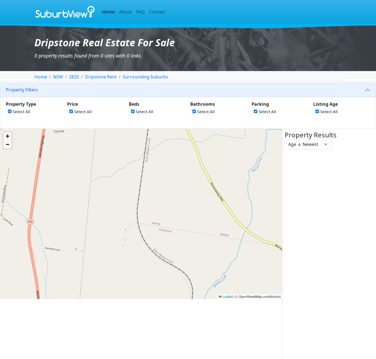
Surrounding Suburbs (145, 77)
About (125, 12)
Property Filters (22, 90)
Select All (21, 111)
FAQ (140, 12)
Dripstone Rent (101, 77)
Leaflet (227, 296)
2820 (74, 77)
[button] (7, 136)
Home (108, 12)
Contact (157, 12)
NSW (58, 77)
